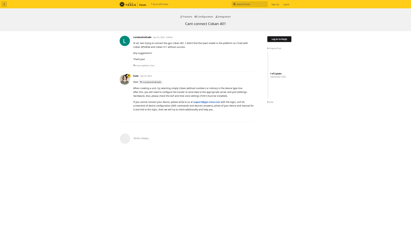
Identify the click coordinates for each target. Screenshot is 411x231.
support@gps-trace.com (206, 101)
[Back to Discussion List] (4, 4)
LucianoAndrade (152, 82)
